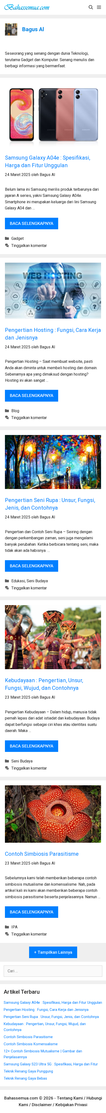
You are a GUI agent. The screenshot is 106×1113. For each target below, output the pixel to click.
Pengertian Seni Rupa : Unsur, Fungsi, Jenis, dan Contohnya (51, 1017)
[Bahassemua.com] (28, 7)
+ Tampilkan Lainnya (53, 952)
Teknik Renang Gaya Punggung (28, 1071)
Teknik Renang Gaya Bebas (25, 1078)
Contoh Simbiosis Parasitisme (42, 854)
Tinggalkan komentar (29, 245)
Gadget (17, 238)
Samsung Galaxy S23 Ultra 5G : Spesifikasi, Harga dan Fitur (51, 1064)
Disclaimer (42, 1104)
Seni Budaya (37, 581)
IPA (14, 927)
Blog (15, 410)
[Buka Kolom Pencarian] (91, 7)
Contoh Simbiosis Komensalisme (31, 1044)
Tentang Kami (70, 1098)
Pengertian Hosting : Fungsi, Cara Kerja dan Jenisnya (46, 1009)
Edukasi (18, 581)
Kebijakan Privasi (71, 1104)
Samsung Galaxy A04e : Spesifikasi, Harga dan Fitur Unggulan (53, 1002)
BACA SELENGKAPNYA (34, 225)
